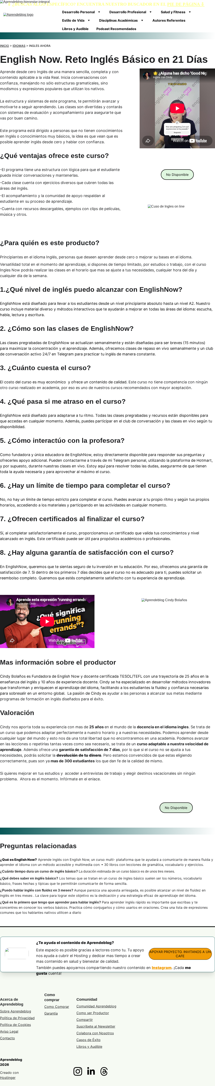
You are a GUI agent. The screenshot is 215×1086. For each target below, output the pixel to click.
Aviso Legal (9, 1031)
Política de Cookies (15, 1025)
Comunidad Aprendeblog (96, 1006)
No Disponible (177, 174)
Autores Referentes (168, 20)
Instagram (162, 967)
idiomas (19, 45)
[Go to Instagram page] (79, 1071)
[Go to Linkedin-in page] (93, 1071)
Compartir (84, 1020)
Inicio (4, 45)
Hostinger (8, 1077)
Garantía (51, 1013)
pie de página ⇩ (186, 4)
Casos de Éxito (88, 1040)
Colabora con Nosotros (95, 1033)
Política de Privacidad (17, 1018)
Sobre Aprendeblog (15, 1011)
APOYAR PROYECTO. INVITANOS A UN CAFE (180, 954)
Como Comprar (56, 1006)
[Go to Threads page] (104, 1071)
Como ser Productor (92, 1013)
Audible (96, 1046)
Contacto (7, 1038)
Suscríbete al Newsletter (95, 1026)
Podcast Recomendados (116, 29)
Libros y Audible (75, 29)
